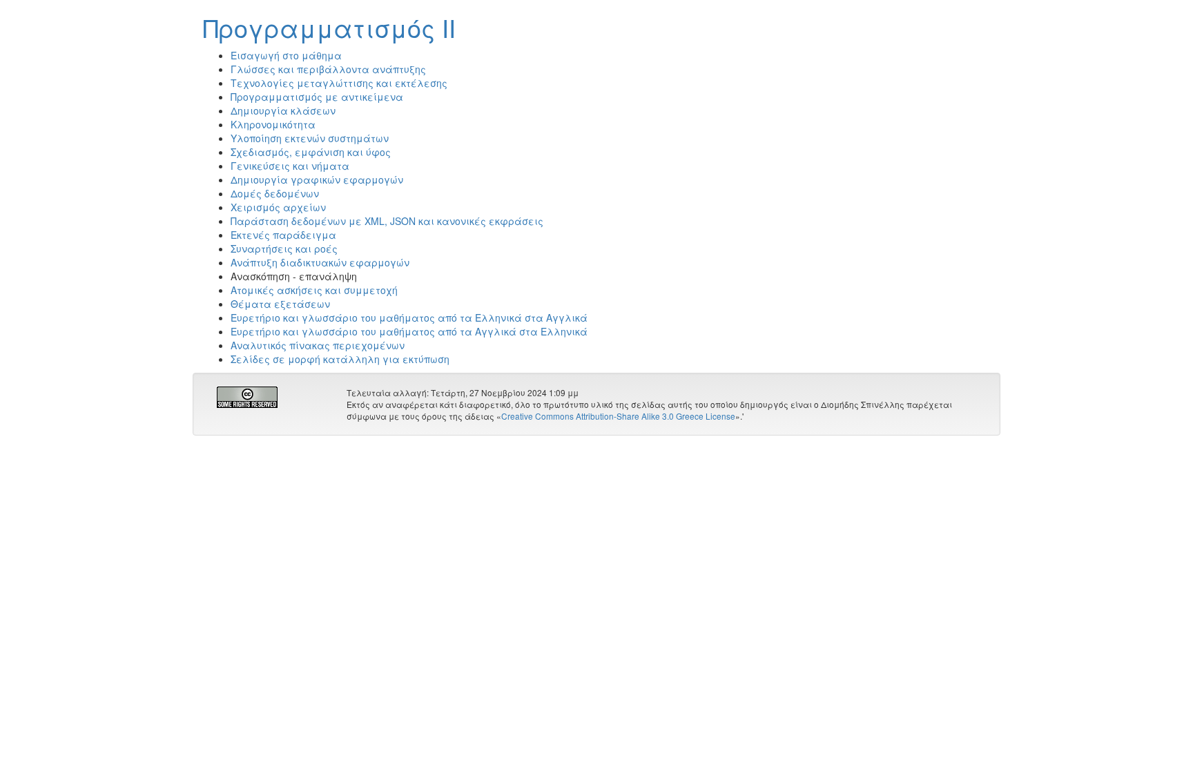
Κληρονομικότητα (273, 124)
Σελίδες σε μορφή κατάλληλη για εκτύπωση (340, 359)
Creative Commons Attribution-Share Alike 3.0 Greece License (618, 416)
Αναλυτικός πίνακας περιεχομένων (318, 345)
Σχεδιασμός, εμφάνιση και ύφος (311, 152)
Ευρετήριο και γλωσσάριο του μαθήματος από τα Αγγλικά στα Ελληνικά (409, 331)
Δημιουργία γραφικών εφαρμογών (317, 179)
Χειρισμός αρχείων (278, 207)
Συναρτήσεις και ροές (284, 248)
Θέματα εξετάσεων (280, 304)
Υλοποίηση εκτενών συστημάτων (310, 138)
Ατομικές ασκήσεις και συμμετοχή (314, 290)
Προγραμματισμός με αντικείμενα (317, 97)
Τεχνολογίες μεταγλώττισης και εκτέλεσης (339, 83)
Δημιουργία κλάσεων (283, 110)
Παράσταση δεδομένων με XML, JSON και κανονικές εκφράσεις (387, 221)
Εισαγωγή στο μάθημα (286, 55)
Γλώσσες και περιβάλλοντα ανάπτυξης (328, 69)
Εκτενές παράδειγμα (283, 235)
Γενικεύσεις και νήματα (290, 166)
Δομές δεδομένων (275, 193)
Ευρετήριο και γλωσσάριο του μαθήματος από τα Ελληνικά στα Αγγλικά (409, 317)
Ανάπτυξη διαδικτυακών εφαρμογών (320, 262)
